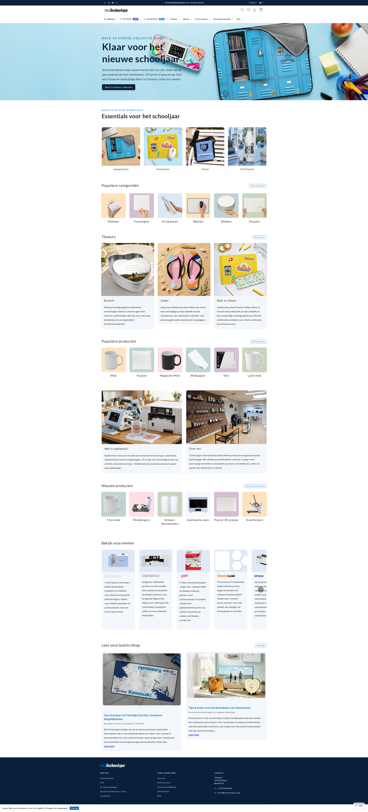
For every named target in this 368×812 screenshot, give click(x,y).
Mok (113, 375)
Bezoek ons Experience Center (113, 791)
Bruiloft (109, 300)
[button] (242, 10)
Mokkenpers (141, 520)
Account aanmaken (108, 787)
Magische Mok (170, 375)
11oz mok (113, 520)
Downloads (105, 796)
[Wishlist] (248, 10)
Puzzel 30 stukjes (226, 520)
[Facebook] (105, 3)
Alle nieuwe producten (255, 486)
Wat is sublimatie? (116, 448)
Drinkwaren (170, 221)
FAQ (102, 783)
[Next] (261, 589)
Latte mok (255, 375)
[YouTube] (113, 3)
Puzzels (254, 221)
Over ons (195, 448)
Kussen (142, 375)
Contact (253, 3)
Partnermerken (164, 783)
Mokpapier (198, 375)
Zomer (165, 300)
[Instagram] (109, 3)
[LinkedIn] (117, 3)
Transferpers (254, 520)
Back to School (226, 300)
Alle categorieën (258, 186)
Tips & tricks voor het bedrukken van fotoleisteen (220, 707)
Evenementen (163, 791)
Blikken (226, 221)
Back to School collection (118, 87)
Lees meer (109, 746)
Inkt (226, 375)
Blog (159, 796)
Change (74, 808)
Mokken (113, 221)
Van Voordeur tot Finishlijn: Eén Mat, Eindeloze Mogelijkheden (133, 717)
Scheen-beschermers (170, 521)
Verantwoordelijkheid (166, 787)
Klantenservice (106, 778)
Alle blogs (261, 645)
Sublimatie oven (198, 520)
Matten (198, 221)
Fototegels (141, 221)
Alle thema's (259, 237)
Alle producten (258, 341)
